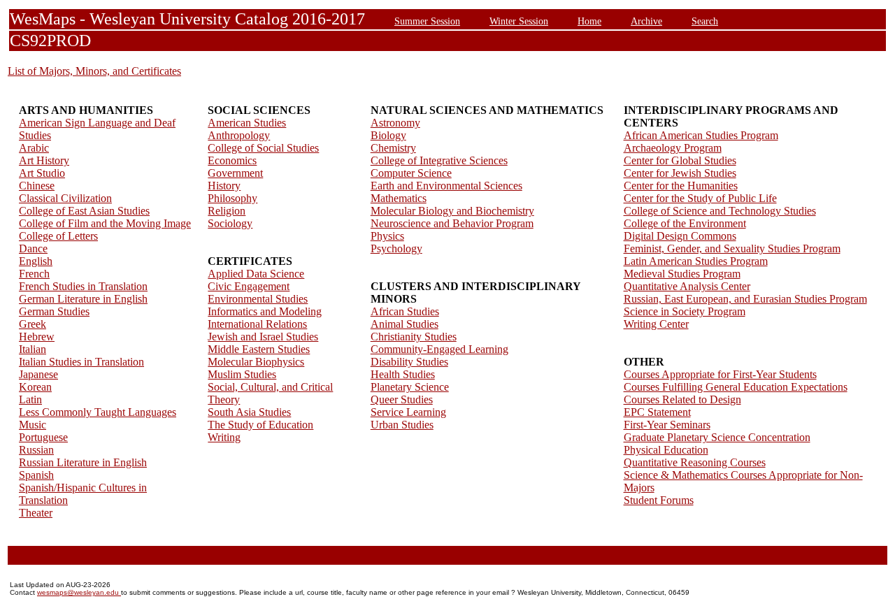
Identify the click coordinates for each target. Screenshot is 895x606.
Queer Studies (402, 399)
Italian (32, 349)
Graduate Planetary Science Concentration (717, 437)
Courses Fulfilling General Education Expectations (735, 387)
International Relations (257, 324)
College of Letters (58, 236)
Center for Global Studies (680, 160)
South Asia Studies (249, 412)
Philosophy (232, 198)
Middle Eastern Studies (259, 349)
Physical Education (666, 450)
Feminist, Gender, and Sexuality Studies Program (732, 248)
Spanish (36, 475)
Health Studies (403, 374)
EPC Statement (657, 412)
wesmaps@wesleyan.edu (79, 592)
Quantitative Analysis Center (687, 286)
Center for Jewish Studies (680, 173)
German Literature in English (83, 299)
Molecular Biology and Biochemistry (452, 211)
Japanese (38, 374)
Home (589, 21)
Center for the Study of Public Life (700, 198)
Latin (30, 399)
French (34, 274)
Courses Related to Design (682, 399)
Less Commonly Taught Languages (97, 412)
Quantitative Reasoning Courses (695, 462)
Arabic (34, 148)
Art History (44, 160)
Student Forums (659, 500)
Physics (387, 236)
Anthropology (239, 135)
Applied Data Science (256, 274)
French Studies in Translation (83, 286)
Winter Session (518, 21)
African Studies (405, 311)
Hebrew (37, 336)
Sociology (230, 223)
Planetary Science (410, 387)
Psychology (396, 248)
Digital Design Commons (680, 236)
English (35, 261)
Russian (36, 450)
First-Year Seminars (667, 425)
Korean (35, 387)
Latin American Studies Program (696, 261)
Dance (33, 248)
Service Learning (408, 412)
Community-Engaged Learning (439, 349)
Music (32, 425)
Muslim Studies (242, 374)
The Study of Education (260, 425)
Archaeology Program (673, 148)
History (224, 186)
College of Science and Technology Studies (720, 211)
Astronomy (395, 123)
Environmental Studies (258, 299)
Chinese (37, 186)
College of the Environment (685, 223)
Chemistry (393, 148)
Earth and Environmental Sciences (446, 186)
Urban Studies (402, 425)
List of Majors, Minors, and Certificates (94, 71)
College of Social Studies (263, 148)
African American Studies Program (701, 135)
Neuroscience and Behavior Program (452, 223)
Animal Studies (404, 324)
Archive (646, 21)
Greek (32, 324)
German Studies (54, 311)
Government (235, 173)
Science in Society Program (684, 311)
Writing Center (656, 324)
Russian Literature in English (83, 462)
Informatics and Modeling (265, 311)
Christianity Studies (414, 336)
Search (705, 21)
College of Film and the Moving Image (105, 223)
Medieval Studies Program (682, 274)
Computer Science (411, 173)
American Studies (247, 123)
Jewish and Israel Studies (263, 336)
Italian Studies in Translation (81, 362)
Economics (232, 160)
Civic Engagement (248, 286)
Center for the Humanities (681, 186)
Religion (226, 211)
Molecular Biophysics (256, 362)
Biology (388, 135)
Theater (35, 513)
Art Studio (42, 173)
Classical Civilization (65, 198)
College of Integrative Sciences (439, 160)
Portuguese (43, 437)
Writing (224, 437)
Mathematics (399, 198)
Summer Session (427, 21)
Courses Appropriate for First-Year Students (720, 374)
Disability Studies (409, 362)
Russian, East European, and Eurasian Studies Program (745, 299)
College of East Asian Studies (84, 211)
